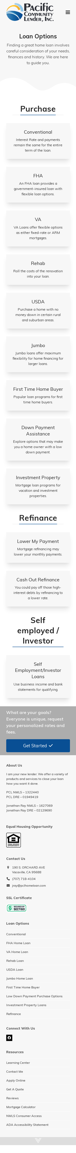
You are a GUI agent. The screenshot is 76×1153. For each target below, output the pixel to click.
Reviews (12, 1098)
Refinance (13, 1014)
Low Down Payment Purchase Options (34, 996)
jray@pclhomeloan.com (29, 885)
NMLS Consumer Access (24, 1116)
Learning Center (18, 1063)
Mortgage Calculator (20, 1107)
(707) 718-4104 (24, 879)
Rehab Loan (15, 961)
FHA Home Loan (18, 943)
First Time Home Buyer (23, 987)
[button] (68, 12)
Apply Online (15, 1080)
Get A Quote (15, 1089)
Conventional (16, 934)
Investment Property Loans (26, 1005)
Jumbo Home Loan (19, 978)
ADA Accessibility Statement (27, 1125)
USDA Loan (14, 969)
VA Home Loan (17, 952)
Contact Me (14, 1071)
